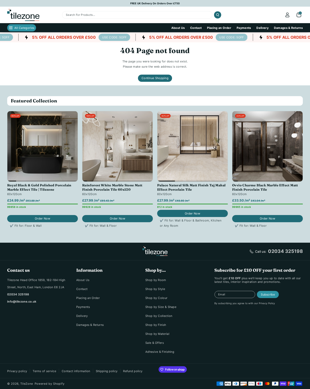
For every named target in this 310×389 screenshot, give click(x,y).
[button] (299, 15)
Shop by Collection (158, 316)
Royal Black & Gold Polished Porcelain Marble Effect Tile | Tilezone (39, 187)
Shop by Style (155, 289)
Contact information (76, 371)
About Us (82, 280)
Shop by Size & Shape (160, 307)
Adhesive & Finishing (159, 351)
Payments (83, 307)
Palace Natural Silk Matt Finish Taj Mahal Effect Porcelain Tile (191, 187)
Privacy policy (17, 371)
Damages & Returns (90, 325)
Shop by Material (157, 334)
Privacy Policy (267, 303)
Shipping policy (107, 371)
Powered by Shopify (50, 383)
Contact (82, 289)
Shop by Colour (156, 298)
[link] (108, 37)
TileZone (26, 383)
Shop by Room (155, 280)
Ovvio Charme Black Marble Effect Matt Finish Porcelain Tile (265, 187)
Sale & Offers (154, 343)
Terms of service (44, 371)
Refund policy (132, 371)
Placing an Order (88, 298)
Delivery (82, 316)
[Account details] (287, 15)
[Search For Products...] (217, 14)
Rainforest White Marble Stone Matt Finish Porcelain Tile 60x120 (112, 187)
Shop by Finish (155, 325)
